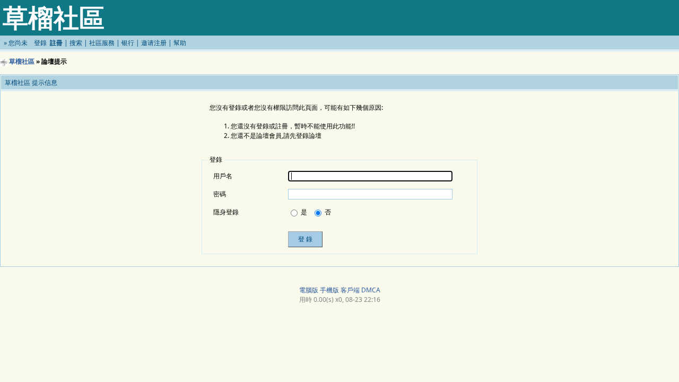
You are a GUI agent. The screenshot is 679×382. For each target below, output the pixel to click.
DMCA (370, 289)
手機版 (329, 289)
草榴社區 (21, 61)
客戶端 (350, 289)
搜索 (75, 42)
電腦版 (308, 289)
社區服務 (102, 42)
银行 (127, 42)
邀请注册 (154, 42)
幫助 (179, 42)
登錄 (40, 42)
